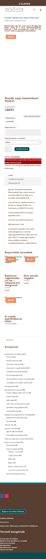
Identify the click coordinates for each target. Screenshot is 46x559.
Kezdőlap (8, 18)
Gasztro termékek (6, 550)
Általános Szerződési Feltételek (13, 511)
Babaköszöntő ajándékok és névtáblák (13, 541)
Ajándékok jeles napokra (20, 18)
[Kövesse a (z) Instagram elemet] (6, 496)
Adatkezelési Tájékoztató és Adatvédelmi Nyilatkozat (19, 526)
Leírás (10, 175)
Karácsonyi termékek (7, 543)
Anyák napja (34, 18)
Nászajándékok (5, 545)
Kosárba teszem (22, 149)
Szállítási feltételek (6, 518)
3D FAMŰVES (15, 157)
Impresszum (4, 522)
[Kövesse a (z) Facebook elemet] (2, 496)
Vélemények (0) (14, 183)
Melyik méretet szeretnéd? (15, 138)
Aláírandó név (10, 127)
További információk (16, 179)
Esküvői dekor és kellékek (9, 539)
